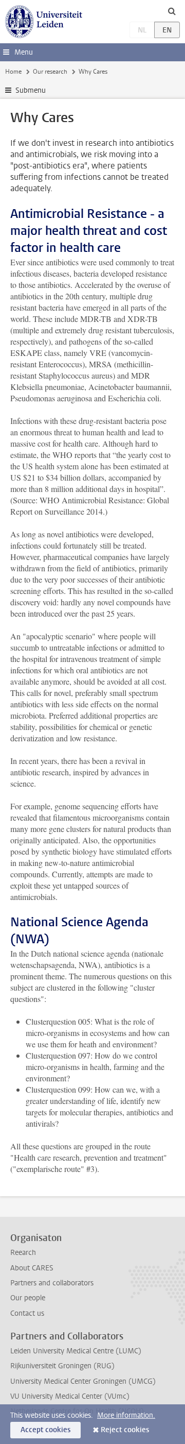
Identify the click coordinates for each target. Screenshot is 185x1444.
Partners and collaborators (52, 1283)
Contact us (27, 1313)
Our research (50, 71)
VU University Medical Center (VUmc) (70, 1396)
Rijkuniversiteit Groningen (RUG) (62, 1366)
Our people (27, 1298)
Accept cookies (45, 1430)
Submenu (30, 90)
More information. (126, 1415)
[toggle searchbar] (171, 11)
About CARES (31, 1268)
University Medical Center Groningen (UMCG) (83, 1381)
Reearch (23, 1253)
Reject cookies (125, 1430)
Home (13, 71)
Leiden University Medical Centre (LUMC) (75, 1351)
